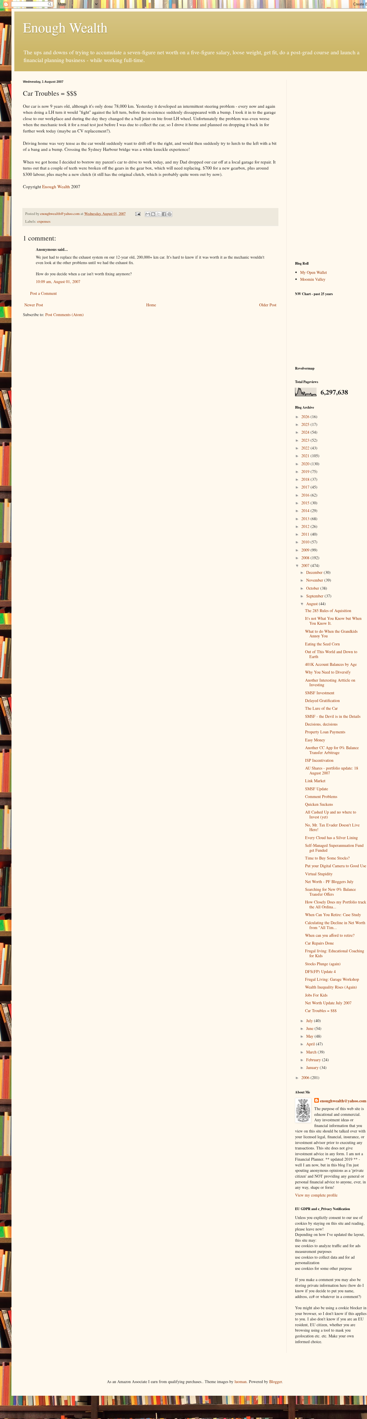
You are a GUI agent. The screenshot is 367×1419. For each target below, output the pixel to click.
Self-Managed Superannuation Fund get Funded (334, 848)
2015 (306, 502)
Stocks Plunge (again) (323, 963)
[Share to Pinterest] (169, 214)
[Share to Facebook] (164, 214)
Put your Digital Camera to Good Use (335, 865)
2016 (306, 495)
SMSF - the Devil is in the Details (332, 716)
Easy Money (315, 740)
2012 (306, 526)
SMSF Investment (319, 692)
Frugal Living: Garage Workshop (332, 979)
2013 (306, 518)
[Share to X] (158, 214)
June (310, 1028)
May (310, 1036)
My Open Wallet (313, 272)
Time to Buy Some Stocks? (327, 858)
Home (151, 304)
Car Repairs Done (319, 943)
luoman (241, 1381)
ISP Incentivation (319, 760)
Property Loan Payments (325, 732)
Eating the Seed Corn (322, 644)
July (310, 1020)
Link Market (315, 780)
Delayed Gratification (322, 700)
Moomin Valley (312, 279)
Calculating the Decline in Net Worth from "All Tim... (335, 925)
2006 (306, 1077)
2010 (306, 542)
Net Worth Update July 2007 (328, 1002)
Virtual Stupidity (319, 873)
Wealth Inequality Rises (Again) (331, 987)
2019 (306, 471)
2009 (306, 550)
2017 (306, 487)
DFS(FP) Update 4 (320, 971)
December (315, 572)
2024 (306, 432)
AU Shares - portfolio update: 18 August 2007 (331, 770)
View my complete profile (316, 1195)
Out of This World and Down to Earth (331, 654)
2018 (306, 479)
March (312, 1052)
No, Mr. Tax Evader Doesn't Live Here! (332, 827)
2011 (306, 534)
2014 (306, 510)
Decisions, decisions (321, 724)
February (314, 1059)
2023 (306, 440)
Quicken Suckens (319, 804)
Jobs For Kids (316, 995)
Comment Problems (321, 796)
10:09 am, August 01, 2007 (58, 281)
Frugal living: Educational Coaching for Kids (334, 953)
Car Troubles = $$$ (321, 1010)
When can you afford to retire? (329, 935)
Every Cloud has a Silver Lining (331, 837)
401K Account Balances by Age (331, 664)
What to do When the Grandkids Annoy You (331, 633)
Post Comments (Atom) (64, 314)
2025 (306, 424)
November (315, 580)
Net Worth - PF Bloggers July (329, 881)
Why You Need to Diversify (328, 672)
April (311, 1044)
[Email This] (148, 214)
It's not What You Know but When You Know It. (333, 621)
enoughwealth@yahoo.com (343, 1101)
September (315, 596)
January (313, 1067)
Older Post (267, 304)
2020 (306, 463)
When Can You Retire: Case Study (333, 914)
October (313, 588)
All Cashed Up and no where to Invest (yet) (330, 814)
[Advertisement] (331, 166)
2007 (306, 565)
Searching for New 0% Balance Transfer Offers (330, 892)
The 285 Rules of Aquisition (328, 610)
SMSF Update (316, 788)
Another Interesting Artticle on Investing (330, 682)
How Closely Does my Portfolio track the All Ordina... (335, 904)
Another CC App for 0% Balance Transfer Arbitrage (332, 750)
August (312, 603)
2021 (306, 455)
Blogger (275, 1381)
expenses (43, 221)
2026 (306, 416)
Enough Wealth (65, 27)
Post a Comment (43, 293)
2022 (306, 448)
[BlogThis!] (153, 214)
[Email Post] (137, 213)
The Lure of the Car (321, 708)
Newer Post (33, 304)
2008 (306, 557)
